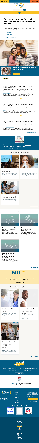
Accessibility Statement (19, 400)
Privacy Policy (17, 397)
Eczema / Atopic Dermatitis (11, 37)
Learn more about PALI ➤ (19, 282)
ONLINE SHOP (4, 1)
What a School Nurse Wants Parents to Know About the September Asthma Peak (9, 255)
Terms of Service (18, 399)
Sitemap (16, 395)
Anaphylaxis (8, 35)
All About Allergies (9, 34)
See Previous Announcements (30, 132)
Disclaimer (17, 402)
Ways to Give (17, 390)
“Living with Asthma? (10, 127)
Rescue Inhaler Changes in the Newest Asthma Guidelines (9, 228)
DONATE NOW (34, 1)
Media (16, 394)
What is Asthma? (9, 32)
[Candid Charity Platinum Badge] (19, 411)
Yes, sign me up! (33, 399)
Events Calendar (15, 383)
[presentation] (10, 220)
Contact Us (17, 392)
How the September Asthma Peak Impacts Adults (28, 228)
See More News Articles (34, 206)
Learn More (16, 74)
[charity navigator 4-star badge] (10, 411)
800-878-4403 (5, 399)
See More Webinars (34, 356)
